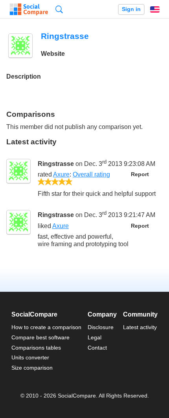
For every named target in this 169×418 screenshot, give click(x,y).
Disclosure (101, 327)
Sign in (131, 9)
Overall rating (91, 174)
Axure (61, 174)
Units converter (30, 357)
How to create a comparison (46, 327)
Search (59, 9)
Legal (94, 337)
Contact (97, 347)
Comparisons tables (36, 347)
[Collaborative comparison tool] (28, 9)
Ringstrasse (56, 163)
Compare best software (40, 337)
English (155, 9)
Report (140, 174)
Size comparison (32, 368)
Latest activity (140, 327)
